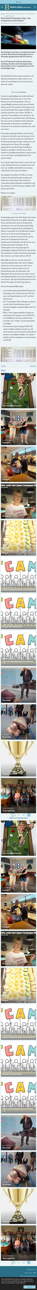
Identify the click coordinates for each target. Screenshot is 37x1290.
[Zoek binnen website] (2, 7)
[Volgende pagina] (29, 815)
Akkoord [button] (29, 1287)
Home (2, 14)
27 (24, 815)
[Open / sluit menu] (35, 7)
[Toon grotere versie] (18, 203)
